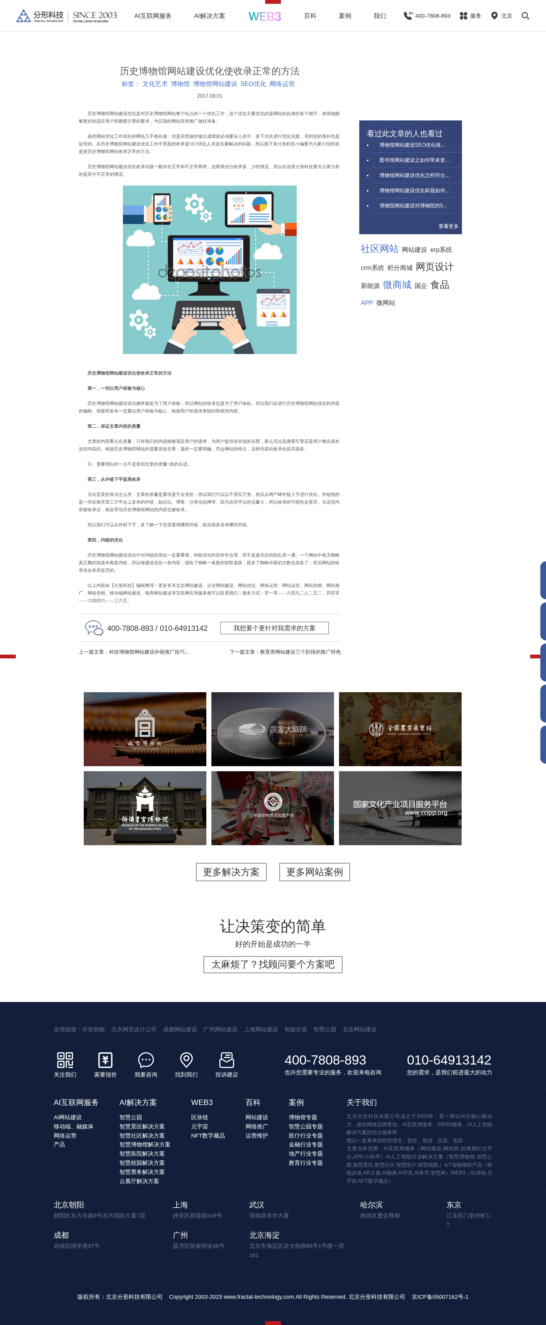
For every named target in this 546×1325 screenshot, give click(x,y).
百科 (310, 15)
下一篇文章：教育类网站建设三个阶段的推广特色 (285, 652)
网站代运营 (158, 754)
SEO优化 (253, 83)
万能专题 (129, 754)
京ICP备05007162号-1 (440, 1297)
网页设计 (435, 267)
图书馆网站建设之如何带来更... (414, 160)
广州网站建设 (220, 1029)
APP (367, 302)
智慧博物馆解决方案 (145, 1144)
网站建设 (414, 249)
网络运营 (282, 83)
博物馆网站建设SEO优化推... (412, 145)
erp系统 (441, 249)
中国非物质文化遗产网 (272, 794)
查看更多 (449, 226)
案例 (345, 15)
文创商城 (184, 746)
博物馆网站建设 (215, 83)
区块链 (199, 1117)
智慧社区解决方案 (142, 1136)
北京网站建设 (360, 1029)
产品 (59, 1144)
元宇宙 (199, 1126)
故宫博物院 (145, 707)
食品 (439, 285)
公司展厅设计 (364, 754)
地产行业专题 (306, 1154)
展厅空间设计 (403, 746)
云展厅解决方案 (139, 1181)
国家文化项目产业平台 (400, 790)
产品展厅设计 (437, 754)
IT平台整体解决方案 (400, 821)
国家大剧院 (272, 715)
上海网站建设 (261, 1029)
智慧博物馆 (169, 738)
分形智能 (93, 1029)
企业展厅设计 (439, 746)
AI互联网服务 (153, 15)
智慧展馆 (276, 746)
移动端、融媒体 (74, 1126)
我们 (379, 15)
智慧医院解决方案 (142, 1154)
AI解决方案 (209, 15)
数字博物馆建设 (363, 746)
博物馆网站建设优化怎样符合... (414, 175)
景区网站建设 (152, 746)
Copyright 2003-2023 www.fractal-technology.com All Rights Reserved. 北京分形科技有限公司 (287, 1297)
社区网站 (380, 249)
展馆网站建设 (307, 746)
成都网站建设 (180, 1029)
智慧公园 (324, 1029)
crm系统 (372, 267)
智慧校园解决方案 (142, 1163)
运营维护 (257, 1136)
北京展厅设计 (400, 754)
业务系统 (413, 829)
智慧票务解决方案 (142, 1172)
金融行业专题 (306, 1144)
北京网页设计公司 (134, 1029)
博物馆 (180, 83)
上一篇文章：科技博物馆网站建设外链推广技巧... (134, 652)
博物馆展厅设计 (432, 738)
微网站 (385, 302)
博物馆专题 (303, 1117)
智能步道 (295, 1029)
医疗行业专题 (306, 1136)
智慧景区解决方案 (142, 1126)
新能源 (370, 285)
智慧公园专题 (306, 1126)
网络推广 (257, 1126)
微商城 (397, 285)
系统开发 (387, 829)
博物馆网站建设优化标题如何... (414, 190)
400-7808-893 (325, 1060)
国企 (421, 285)
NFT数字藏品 (208, 1136)
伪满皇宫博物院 (145, 790)
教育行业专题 (306, 1163)
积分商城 (400, 267)
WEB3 (202, 1102)
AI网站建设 (68, 1117)
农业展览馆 (400, 707)
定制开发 (439, 821)
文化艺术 (155, 83)
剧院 (254, 746)
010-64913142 (449, 1060)
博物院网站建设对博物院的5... (413, 205)
